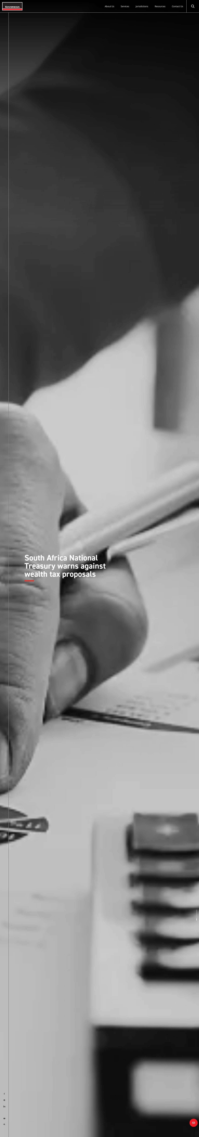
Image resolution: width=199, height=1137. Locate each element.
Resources (160, 6)
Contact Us (177, 6)
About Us (109, 6)
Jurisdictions (142, 6)
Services (125, 6)
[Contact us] (194, 1123)
